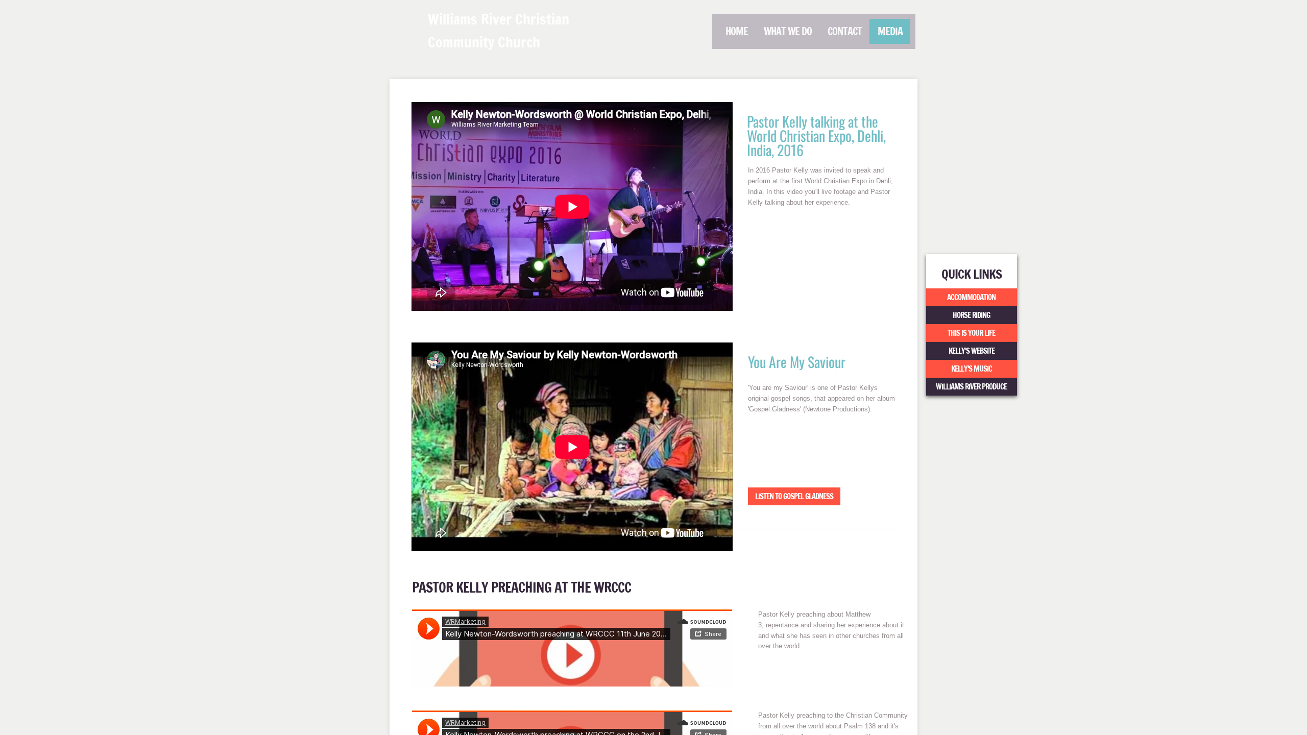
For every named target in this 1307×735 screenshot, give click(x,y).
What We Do (788, 31)
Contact (845, 31)
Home (736, 31)
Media (890, 31)
